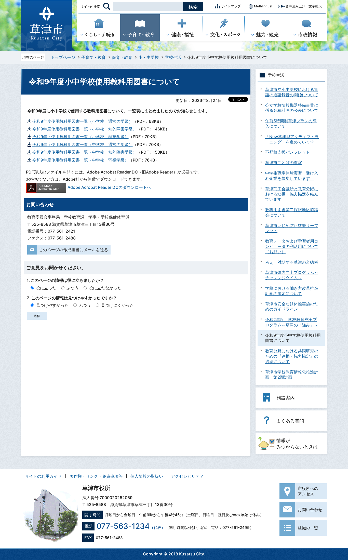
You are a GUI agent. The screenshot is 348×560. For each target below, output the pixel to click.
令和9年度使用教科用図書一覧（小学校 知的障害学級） (84, 128)
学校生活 (173, 57)
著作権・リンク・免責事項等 (96, 476)
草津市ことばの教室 (283, 162)
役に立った (46, 287)
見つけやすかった (52, 305)
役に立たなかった (105, 287)
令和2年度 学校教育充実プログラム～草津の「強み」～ (291, 322)
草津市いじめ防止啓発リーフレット (291, 228)
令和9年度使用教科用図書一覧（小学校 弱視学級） (80, 136)
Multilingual (263, 6)
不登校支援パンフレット (287, 152)
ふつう (72, 287)
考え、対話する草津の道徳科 (291, 262)
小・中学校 (148, 57)
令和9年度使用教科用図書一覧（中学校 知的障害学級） (84, 152)
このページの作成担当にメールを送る (73, 249)
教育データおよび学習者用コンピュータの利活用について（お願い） (291, 246)
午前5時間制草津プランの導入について (291, 123)
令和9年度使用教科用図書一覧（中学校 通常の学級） (82, 144)
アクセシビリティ (187, 476)
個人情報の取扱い (146, 476)
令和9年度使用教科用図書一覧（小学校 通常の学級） (82, 121)
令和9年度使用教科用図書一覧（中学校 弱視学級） (80, 160)
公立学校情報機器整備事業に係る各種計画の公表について (291, 108)
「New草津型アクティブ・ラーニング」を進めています (292, 139)
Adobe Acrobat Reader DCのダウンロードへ (109, 187)
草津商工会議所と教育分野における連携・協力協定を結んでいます (291, 194)
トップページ (63, 57)
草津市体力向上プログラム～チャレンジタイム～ (291, 275)
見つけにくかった (117, 305)
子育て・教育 (93, 57)
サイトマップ (231, 6)
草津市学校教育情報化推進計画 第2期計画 (291, 374)
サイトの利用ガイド (43, 476)
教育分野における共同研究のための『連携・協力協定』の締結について (291, 356)
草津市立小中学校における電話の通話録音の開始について (291, 92)
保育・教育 (122, 57)
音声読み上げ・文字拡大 (303, 6)
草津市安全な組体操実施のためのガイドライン (291, 306)
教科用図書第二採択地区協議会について (291, 212)
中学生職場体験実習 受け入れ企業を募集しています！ (291, 175)
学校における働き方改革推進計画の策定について (291, 291)
